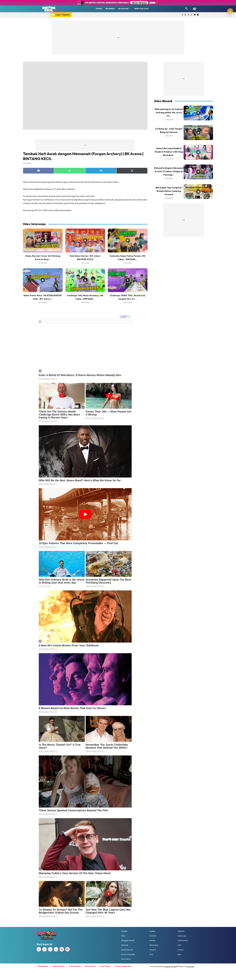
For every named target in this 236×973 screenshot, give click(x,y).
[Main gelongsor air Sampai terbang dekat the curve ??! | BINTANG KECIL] (198, 113)
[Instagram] (185, 14)
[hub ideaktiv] (194, 7)
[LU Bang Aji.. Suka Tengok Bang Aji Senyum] (198, 132)
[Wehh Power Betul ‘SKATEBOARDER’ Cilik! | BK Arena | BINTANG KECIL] (43, 280)
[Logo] (49, 8)
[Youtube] (194, 14)
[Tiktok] (191, 14)
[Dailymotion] (197, 14)
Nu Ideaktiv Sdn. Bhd (170, 966)
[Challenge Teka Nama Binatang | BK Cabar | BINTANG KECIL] (85, 280)
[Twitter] (188, 14)
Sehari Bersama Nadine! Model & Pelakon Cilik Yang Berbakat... (169, 151)
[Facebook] (182, 14)
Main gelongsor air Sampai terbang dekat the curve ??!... (169, 112)
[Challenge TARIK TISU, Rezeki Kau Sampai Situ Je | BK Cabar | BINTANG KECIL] (128, 280)
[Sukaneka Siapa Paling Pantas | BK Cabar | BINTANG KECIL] (128, 240)
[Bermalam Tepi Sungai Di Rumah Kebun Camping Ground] (198, 191)
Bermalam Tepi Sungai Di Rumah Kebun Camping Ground (169, 191)
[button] (186, 8)
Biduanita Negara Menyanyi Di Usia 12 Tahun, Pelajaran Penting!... (168, 171)
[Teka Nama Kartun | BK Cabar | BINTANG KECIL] (85, 240)
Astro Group (190, 966)
